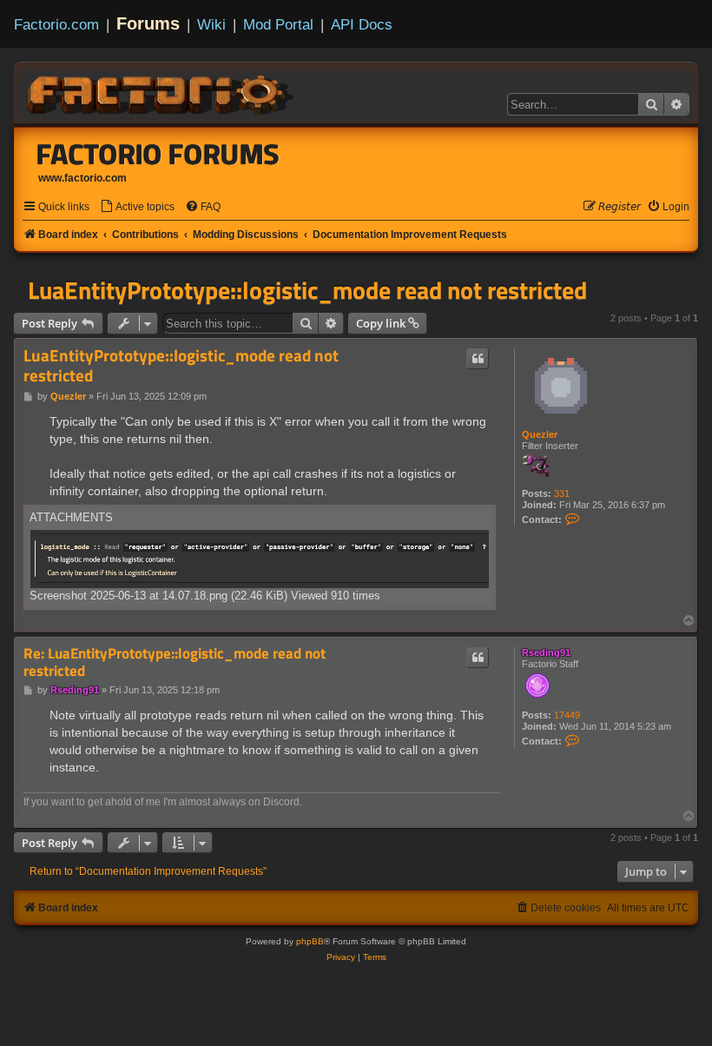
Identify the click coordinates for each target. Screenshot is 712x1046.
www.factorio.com (82, 178)
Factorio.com (56, 24)
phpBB (310, 941)
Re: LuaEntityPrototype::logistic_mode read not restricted (174, 662)
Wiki (211, 24)
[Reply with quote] (477, 358)
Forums (148, 23)
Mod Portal (278, 24)
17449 (567, 715)
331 (562, 493)
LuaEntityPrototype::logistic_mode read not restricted (307, 290)
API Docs (361, 24)
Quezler (539, 434)
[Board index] (161, 92)
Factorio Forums (158, 153)
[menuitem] (137, 207)
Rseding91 (546, 652)
